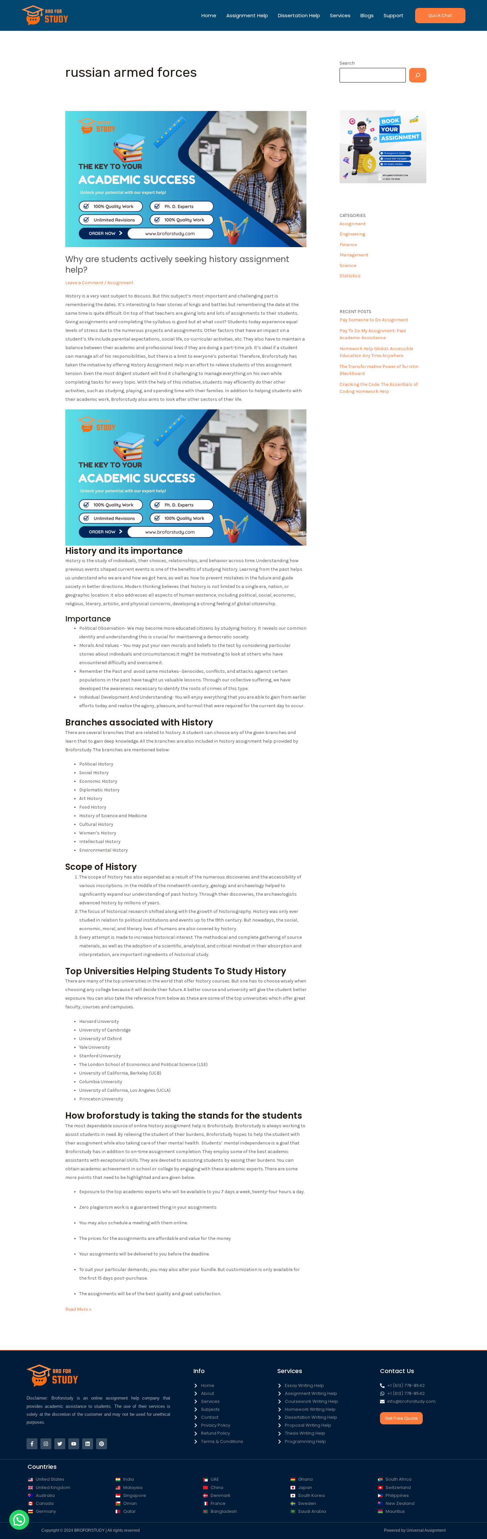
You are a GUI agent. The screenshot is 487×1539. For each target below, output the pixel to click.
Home (208, 15)
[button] (440, 15)
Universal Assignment (426, 1530)
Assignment (120, 283)
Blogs (367, 15)
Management (354, 255)
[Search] (417, 75)
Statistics (350, 276)
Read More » (78, 1308)
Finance (348, 244)
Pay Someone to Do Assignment (374, 320)
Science (348, 265)
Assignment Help (247, 15)
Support (394, 15)
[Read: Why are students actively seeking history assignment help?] (185, 179)
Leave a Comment (84, 283)
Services (340, 15)
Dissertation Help (299, 15)
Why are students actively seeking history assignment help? (177, 264)
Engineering (352, 234)
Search (347, 63)
